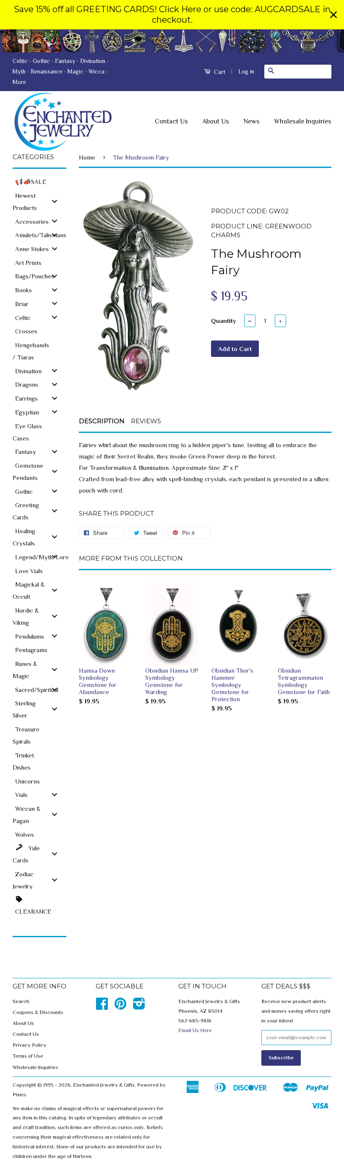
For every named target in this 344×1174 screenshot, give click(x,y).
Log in (246, 71)
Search (21, 1001)
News (251, 121)
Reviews (146, 421)
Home (87, 157)
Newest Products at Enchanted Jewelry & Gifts (172, 40)
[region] (172, 14)
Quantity (223, 320)
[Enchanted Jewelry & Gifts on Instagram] (139, 1007)
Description (102, 421)
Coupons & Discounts (38, 1012)
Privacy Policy (30, 1045)
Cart (218, 71)
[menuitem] (39, 181)
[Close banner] (333, 14)
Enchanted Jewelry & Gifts (104, 1085)
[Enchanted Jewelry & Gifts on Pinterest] (120, 1007)
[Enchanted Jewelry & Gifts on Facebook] (102, 1007)
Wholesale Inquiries (302, 121)
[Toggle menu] (54, 201)
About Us (215, 121)
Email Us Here (195, 1030)
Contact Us (171, 121)
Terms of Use (28, 1056)
